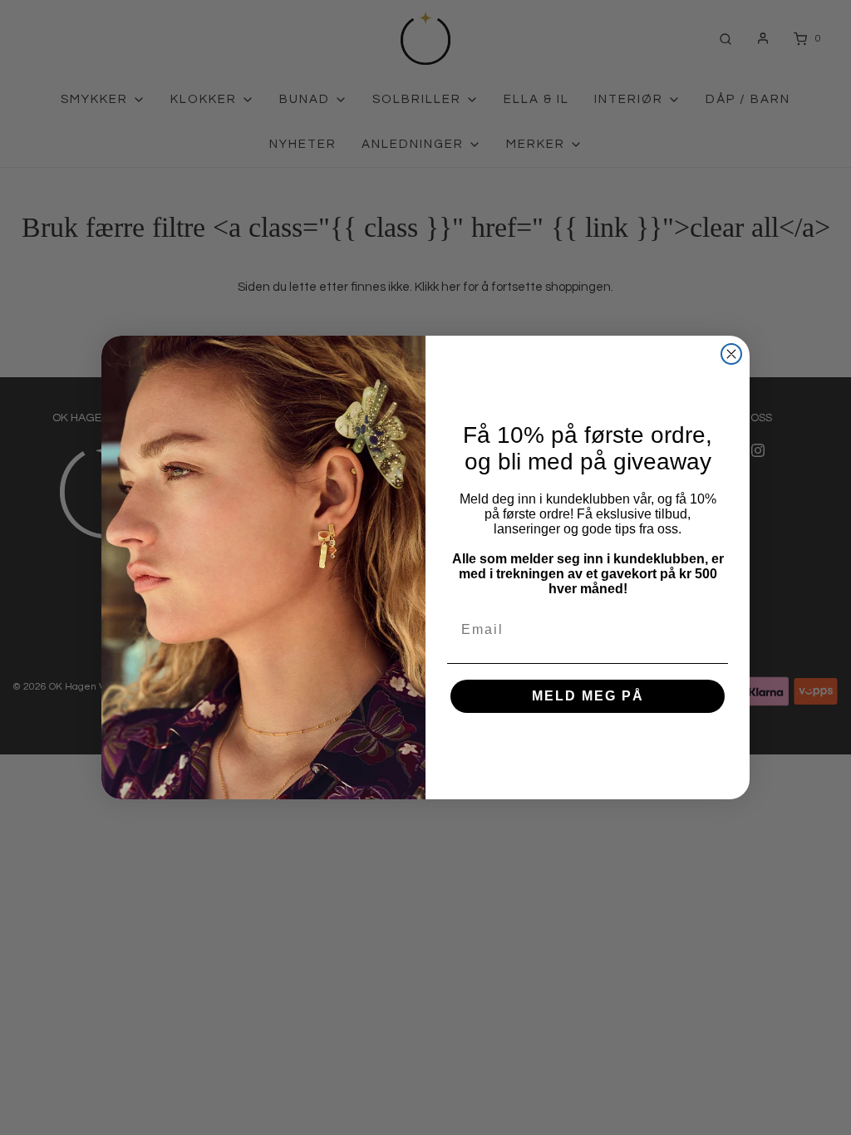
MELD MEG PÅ (588, 696)
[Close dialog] (731, 354)
